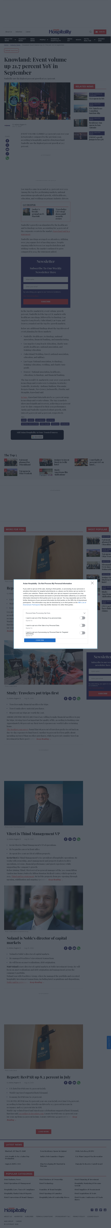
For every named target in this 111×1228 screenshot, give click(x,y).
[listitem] (55, 613)
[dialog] (55, 614)
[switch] (82, 617)
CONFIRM (40, 640)
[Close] (93, 584)
